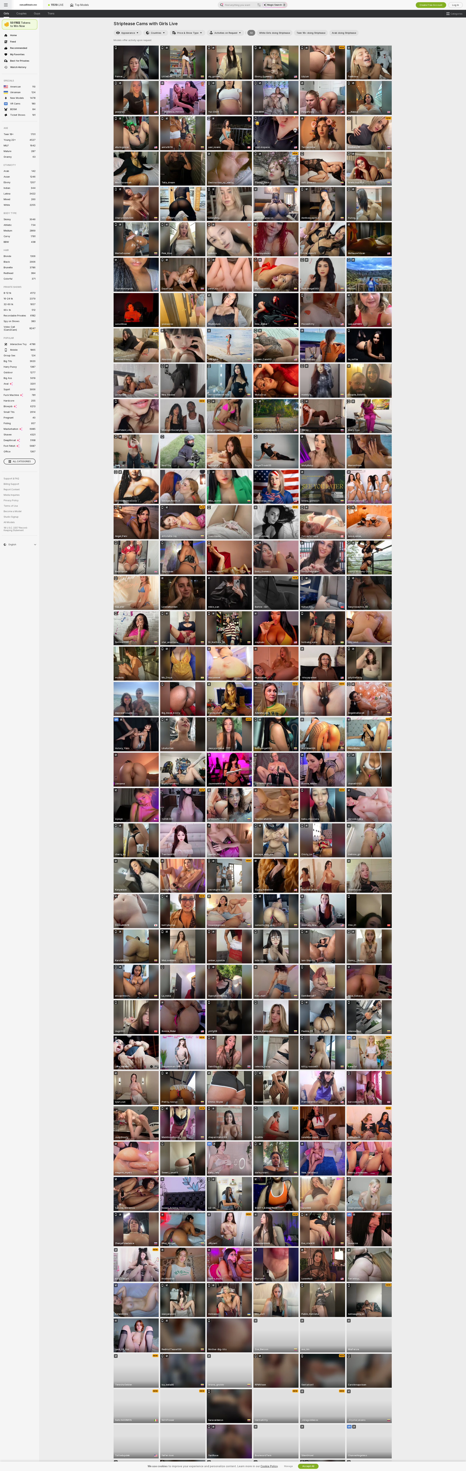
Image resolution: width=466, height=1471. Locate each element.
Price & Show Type (187, 33)
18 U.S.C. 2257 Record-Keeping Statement (16, 529)
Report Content (12, 489)
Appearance (128, 33)
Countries (156, 33)
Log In (455, 5)
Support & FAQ (11, 478)
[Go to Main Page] (28, 5)
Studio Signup (11, 517)
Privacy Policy (11, 500)
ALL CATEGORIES (22, 461)
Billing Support (11, 484)
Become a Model (12, 511)
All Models (9, 522)
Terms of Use (11, 506)
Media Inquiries (12, 495)
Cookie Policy (269, 1466)
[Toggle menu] (6, 5)
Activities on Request (225, 33)
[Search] (259, 4)
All (251, 33)
